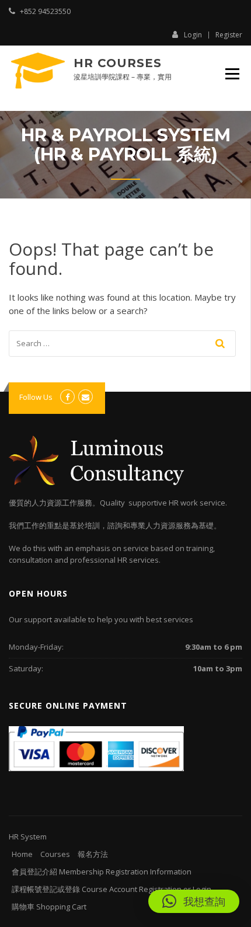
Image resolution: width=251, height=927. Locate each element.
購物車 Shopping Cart (49, 906)
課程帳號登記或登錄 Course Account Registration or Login (111, 889)
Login (193, 34)
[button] (193, 901)
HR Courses (118, 63)
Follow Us (36, 397)
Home (22, 854)
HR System (28, 836)
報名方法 (93, 854)
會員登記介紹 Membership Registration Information (101, 871)
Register (228, 35)
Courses (55, 854)
